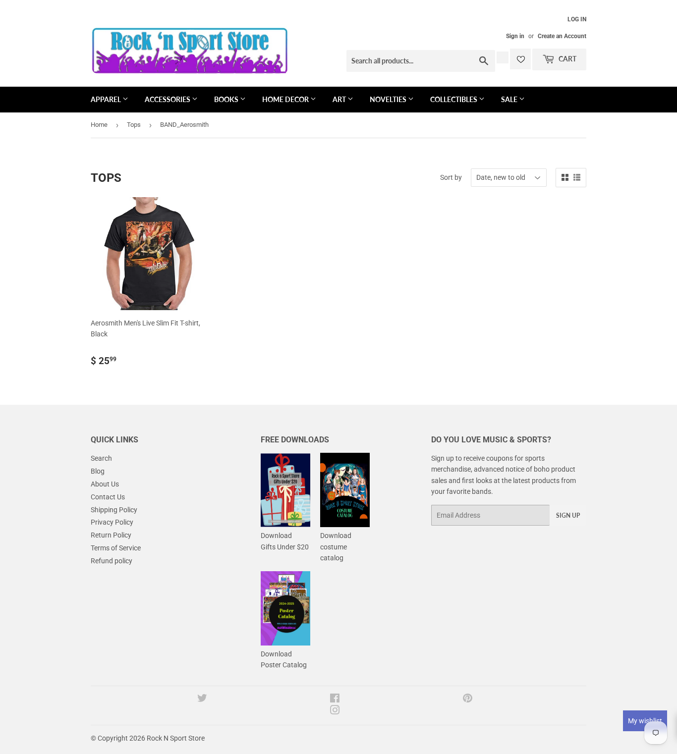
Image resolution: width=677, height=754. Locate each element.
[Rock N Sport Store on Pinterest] (467, 699)
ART (340, 99)
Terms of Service (116, 548)
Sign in (515, 36)
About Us (105, 484)
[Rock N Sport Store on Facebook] (335, 699)
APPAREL (106, 99)
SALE (510, 99)
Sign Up (568, 515)
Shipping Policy (114, 510)
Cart (566, 58)
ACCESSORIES (168, 99)
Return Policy (111, 535)
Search (101, 458)
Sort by (451, 177)
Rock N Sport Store (176, 738)
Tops (134, 124)
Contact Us (108, 497)
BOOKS (227, 99)
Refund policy (111, 561)
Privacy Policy (112, 522)
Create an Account (562, 36)
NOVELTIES (389, 99)
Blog (98, 471)
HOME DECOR (286, 99)
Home (99, 124)
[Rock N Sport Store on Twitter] (202, 699)
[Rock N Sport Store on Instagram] (335, 711)
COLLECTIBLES (454, 99)
